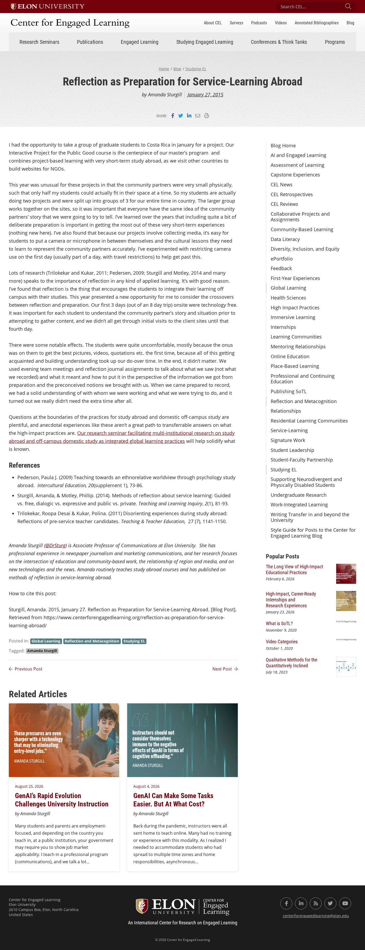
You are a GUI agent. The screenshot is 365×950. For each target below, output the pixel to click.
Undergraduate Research (299, 495)
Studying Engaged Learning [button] (204, 41)
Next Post (222, 669)
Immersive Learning (293, 317)
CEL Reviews (284, 204)
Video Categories (282, 641)
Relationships (286, 411)
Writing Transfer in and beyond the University (310, 517)
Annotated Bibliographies (317, 22)
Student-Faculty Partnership (302, 459)
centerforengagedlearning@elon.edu (316, 915)
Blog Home (283, 145)
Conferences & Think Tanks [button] (279, 41)
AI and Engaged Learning (298, 155)
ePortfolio (282, 258)
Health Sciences (288, 297)
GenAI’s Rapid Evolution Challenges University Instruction (63, 799)
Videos (281, 22)
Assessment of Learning (297, 165)
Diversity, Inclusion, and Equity (305, 249)
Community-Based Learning (302, 229)
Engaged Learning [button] (139, 41)
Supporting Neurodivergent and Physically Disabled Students (306, 482)
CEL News (282, 184)
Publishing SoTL (288, 391)
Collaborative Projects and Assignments (300, 217)
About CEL (213, 22)
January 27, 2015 (205, 94)
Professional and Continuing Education (303, 379)
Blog (350, 22)
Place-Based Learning (295, 366)
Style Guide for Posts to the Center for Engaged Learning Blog (313, 533)
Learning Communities (296, 336)
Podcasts (259, 22)
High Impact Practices (295, 307)
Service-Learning (289, 430)
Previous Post (28, 669)
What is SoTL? (279, 623)
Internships (283, 327)
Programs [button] (335, 41)
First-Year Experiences (295, 278)
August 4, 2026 (146, 786)
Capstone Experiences (295, 174)
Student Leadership (292, 450)
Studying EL (195, 68)
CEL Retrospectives (292, 194)
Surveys (236, 22)
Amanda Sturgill (42, 650)
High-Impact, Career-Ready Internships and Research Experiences (291, 599)
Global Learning (288, 288)
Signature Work (288, 440)
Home (164, 68)
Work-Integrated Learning (299, 504)
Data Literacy (285, 239)
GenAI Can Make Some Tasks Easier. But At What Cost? (173, 799)
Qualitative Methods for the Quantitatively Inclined (291, 662)
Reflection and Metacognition (304, 401)
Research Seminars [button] (39, 41)
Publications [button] (90, 41)
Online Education (290, 356)
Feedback (281, 268)
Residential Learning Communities (309, 420)
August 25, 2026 (29, 786)
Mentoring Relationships (298, 346)
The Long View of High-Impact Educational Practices (294, 569)
